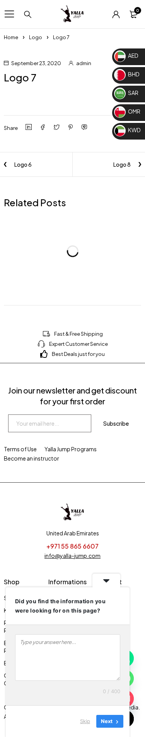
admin (83, 63)
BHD (133, 74)
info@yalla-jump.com (72, 555)
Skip (85, 721)
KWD (134, 129)
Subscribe (116, 423)
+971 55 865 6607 (72, 546)
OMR (133, 111)
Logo (35, 37)
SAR (132, 92)
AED (132, 55)
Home (11, 37)
